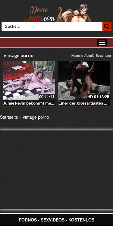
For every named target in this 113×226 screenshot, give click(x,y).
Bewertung (103, 55)
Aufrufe (89, 55)
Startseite (9, 117)
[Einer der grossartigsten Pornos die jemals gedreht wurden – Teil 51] (84, 80)
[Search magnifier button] (106, 26)
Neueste (77, 55)
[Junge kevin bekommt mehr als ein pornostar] (29, 80)
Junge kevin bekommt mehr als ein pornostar (45, 102)
